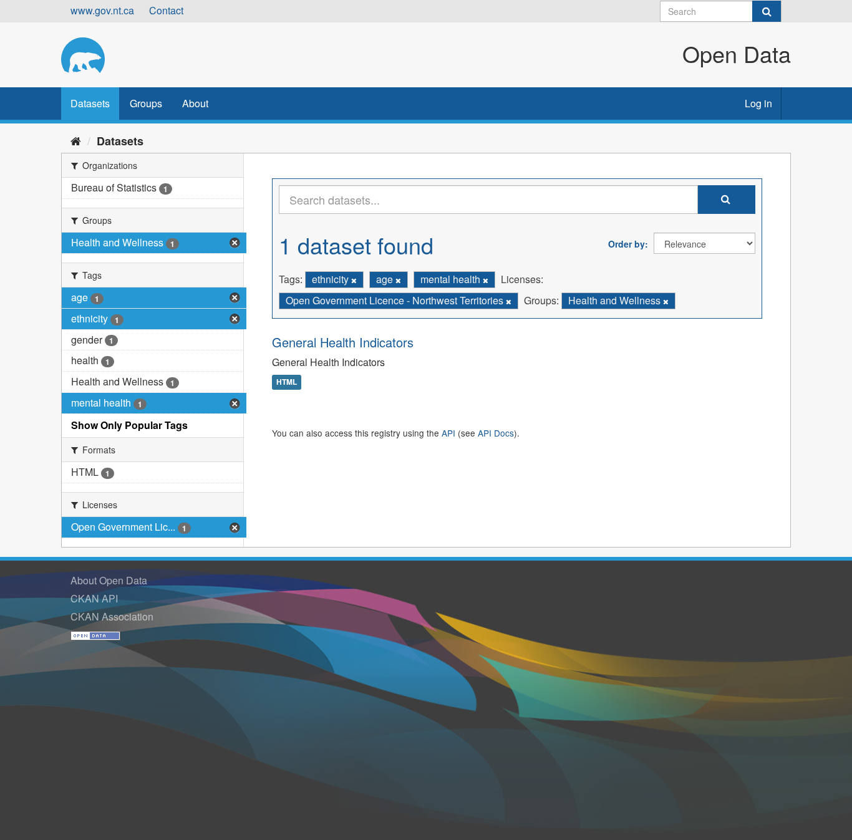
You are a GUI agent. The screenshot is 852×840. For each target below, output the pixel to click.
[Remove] (354, 280)
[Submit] (766, 11)
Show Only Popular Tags (129, 425)
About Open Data (108, 580)
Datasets (90, 103)
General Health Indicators (343, 342)
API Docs (496, 433)
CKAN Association (111, 616)
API (448, 433)
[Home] (75, 140)
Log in (758, 103)
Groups (146, 103)
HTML (286, 382)
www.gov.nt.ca (102, 10)
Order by (626, 244)
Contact (166, 10)
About (195, 103)
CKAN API (94, 598)
